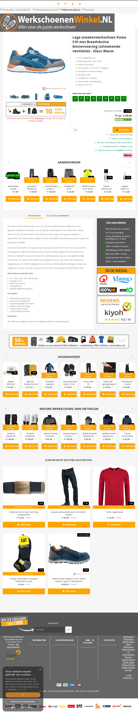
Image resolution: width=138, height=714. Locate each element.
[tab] (34, 215)
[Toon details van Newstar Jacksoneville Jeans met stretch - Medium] (69, 488)
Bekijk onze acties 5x (71, 9)
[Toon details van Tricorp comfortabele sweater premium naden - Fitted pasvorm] (127, 422)
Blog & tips (89, 9)
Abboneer (68, 629)
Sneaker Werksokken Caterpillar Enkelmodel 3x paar (24, 580)
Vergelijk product (75, 129)
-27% (86, 503)
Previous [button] (8, 96)
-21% (128, 111)
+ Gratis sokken (83, 535)
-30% (86, 570)
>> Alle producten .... (128, 676)
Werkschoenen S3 (128, 650)
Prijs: (118, 115)
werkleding (39, 118)
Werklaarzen (128, 636)
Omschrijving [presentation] (34, 215)
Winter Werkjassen (128, 645)
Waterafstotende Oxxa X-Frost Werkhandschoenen (69, 384)
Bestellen (124, 130)
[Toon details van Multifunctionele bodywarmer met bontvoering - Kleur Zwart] (88, 422)
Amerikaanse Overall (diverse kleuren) (127, 385)
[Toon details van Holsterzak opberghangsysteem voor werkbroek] (108, 370)
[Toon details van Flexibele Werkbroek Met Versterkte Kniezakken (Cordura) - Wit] (30, 422)
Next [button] (63, 96)
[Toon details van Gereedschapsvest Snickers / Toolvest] (50, 175)
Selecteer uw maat (82, 93)
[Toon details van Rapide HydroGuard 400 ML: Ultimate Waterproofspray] (106, 175)
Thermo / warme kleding (128, 658)
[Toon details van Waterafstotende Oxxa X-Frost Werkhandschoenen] (69, 370)
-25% (110, 177)
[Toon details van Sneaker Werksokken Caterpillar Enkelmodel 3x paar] (24, 554)
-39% (34, 373)
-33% (128, 177)
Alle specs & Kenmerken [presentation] (58, 215)
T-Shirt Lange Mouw (114, 512)
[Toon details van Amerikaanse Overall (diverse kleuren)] (127, 370)
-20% (15, 373)
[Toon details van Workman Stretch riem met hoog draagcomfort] (24, 488)
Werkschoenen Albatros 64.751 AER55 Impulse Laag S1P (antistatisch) (69, 580)
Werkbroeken (128, 642)
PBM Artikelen (128, 654)
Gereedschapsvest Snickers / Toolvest (50, 189)
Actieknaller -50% (12, 175)
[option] (14, 96)
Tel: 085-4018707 (23, 9)
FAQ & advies (8, 9)
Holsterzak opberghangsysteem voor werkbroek (108, 385)
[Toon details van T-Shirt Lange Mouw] (114, 488)
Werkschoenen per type (128, 668)
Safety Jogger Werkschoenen (128, 663)
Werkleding (128, 639)
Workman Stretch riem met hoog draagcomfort (23, 513)
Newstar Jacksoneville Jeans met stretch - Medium (69, 513)
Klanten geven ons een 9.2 (46, 9)
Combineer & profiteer (32, 180)
